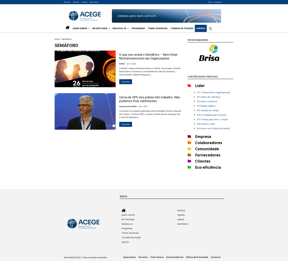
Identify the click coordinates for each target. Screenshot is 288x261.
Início (57, 39)
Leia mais (126, 82)
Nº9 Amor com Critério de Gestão (213, 128)
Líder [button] (200, 85)
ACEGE (122, 64)
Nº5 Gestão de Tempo (208, 110)
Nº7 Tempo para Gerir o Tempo (212, 119)
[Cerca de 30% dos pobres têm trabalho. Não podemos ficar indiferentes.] (85, 111)
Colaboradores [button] (208, 142)
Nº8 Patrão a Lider (206, 123)
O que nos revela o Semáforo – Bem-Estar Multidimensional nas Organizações (148, 56)
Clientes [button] (202, 161)
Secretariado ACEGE (128, 106)
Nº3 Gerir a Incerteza (207, 101)
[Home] (67, 28)
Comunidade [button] (207, 148)
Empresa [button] (203, 136)
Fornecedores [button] (207, 154)
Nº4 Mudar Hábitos (206, 105)
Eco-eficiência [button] (208, 167)
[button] (210, 28)
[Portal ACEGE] (88, 15)
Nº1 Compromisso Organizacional (213, 92)
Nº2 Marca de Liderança (208, 96)
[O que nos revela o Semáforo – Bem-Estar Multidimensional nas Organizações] (85, 69)
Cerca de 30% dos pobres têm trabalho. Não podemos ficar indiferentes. (149, 99)
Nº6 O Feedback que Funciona (211, 114)
